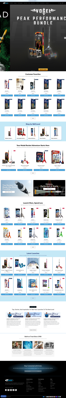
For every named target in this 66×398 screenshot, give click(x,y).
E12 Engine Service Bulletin (30, 388)
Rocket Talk (33, 306)
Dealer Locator (40, 386)
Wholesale (39, 383)
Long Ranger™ (20, 239)
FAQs (27, 383)
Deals (51, 386)
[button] (12, 3)
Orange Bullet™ (7, 239)
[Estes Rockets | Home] (9, 380)
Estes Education (40, 389)
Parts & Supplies (52, 383)
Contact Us (28, 380)
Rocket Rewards (28, 386)
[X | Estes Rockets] (16, 390)
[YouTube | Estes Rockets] (11, 390)
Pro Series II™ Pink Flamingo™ (46, 270)
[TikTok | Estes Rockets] (13, 390)
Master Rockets (54, 138)
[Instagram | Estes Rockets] (8, 390)
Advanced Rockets (31, 138)
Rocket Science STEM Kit (41, 165)
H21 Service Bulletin (29, 389)
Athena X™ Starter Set (57, 165)
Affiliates (39, 382)
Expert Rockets (42, 138)
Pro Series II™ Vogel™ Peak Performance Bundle (8, 165)
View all (33, 118)
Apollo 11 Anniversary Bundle (25, 165)
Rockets (51, 380)
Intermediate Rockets (21, 138)
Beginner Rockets (8, 138)
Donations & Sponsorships (42, 388)
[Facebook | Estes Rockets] (6, 390)
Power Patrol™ (46, 239)
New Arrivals (52, 385)
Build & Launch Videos (29, 382)
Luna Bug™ (59, 239)
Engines (51, 382)
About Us (39, 380)
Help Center (28, 385)
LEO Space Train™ (33, 239)
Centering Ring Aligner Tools (20, 270)
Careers (39, 385)
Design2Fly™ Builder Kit (33, 270)
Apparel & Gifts (52, 388)
